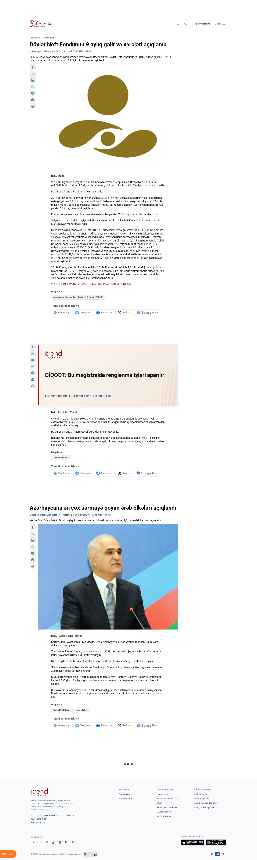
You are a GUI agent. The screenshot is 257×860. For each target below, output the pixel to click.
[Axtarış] (178, 24)
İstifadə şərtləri (201, 794)
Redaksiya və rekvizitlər (167, 798)
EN (212, 854)
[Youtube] (53, 842)
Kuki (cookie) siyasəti (204, 807)
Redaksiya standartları (167, 807)
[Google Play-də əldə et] (216, 842)
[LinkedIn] (66, 842)
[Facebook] (40, 842)
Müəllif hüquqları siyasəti (205, 803)
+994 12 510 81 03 (38, 819)
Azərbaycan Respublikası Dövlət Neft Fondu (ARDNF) (78, 297)
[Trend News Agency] (39, 792)
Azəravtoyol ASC (61, 458)
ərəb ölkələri (81, 710)
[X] (46, 842)
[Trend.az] (41, 23)
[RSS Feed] (73, 842)
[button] (32, 67)
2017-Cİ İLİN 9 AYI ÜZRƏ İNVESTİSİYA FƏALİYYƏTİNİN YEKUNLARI (91, 284)
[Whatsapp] (33, 842)
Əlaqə (159, 803)
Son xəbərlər (124, 794)
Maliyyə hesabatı (164, 816)
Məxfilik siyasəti (201, 798)
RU (223, 854)
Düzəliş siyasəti (164, 812)
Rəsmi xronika (125, 798)
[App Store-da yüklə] (192, 842)
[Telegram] (59, 842)
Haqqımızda (162, 794)
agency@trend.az (38, 822)
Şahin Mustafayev (61, 710)
